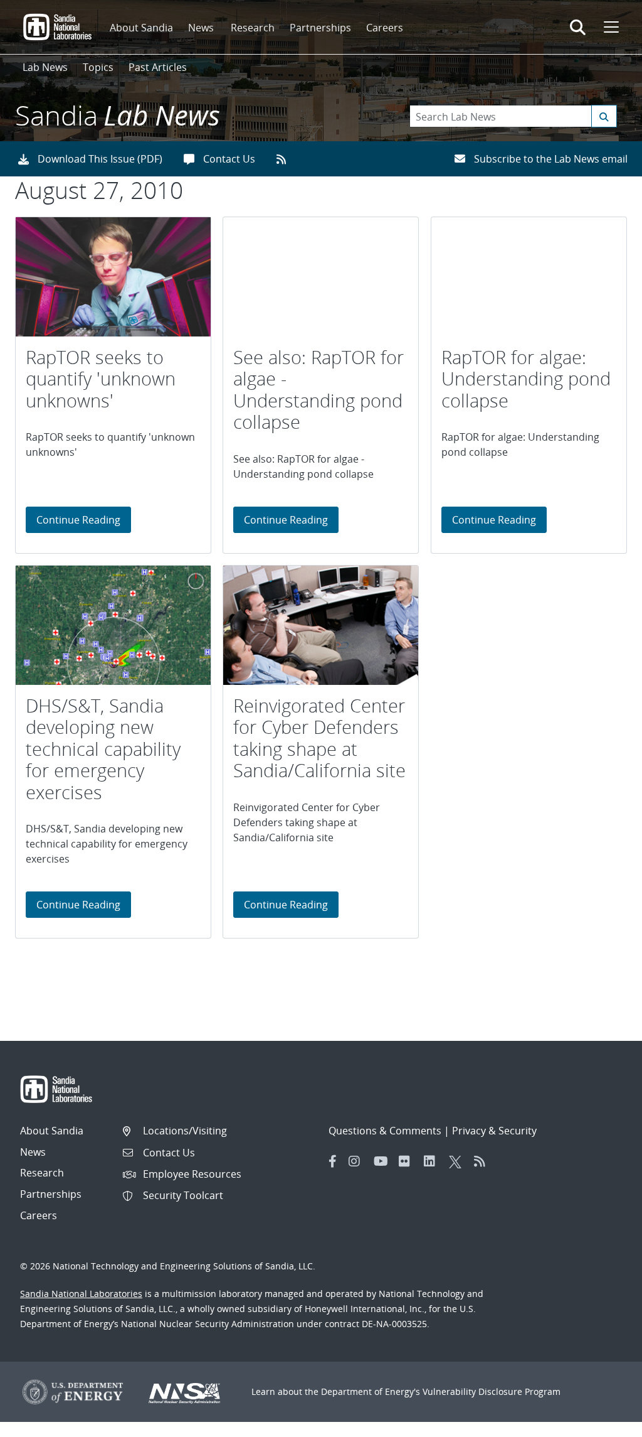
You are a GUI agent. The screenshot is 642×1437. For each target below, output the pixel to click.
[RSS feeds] (285, 159)
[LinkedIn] (433, 1161)
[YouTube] (383, 1161)
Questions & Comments (385, 1131)
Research (253, 28)
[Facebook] (333, 1161)
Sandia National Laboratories (81, 1294)
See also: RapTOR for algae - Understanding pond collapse (318, 390)
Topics (98, 67)
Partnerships (320, 28)
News (201, 28)
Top (605, 1422)
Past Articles (158, 67)
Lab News (45, 67)
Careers (384, 28)
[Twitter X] (458, 1161)
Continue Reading (83, 519)
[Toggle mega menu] (610, 27)
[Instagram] (358, 1161)
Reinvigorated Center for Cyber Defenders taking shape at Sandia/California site (319, 738)
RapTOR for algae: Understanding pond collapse (526, 379)
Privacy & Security (494, 1131)
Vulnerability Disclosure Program (491, 1391)
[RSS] (483, 1161)
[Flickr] (408, 1161)
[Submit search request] (604, 116)
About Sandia (141, 28)
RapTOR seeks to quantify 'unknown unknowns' (101, 379)
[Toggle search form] (577, 27)
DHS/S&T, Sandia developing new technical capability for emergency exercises (103, 749)
